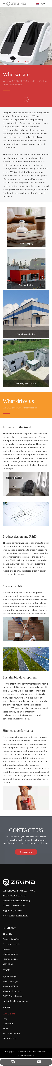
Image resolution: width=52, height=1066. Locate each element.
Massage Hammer (12, 991)
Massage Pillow (10, 986)
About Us (7, 934)
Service (6, 949)
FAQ (5, 1018)
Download (8, 1023)
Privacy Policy (9, 1038)
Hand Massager (10, 981)
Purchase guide (10, 959)
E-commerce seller (12, 944)
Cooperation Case (11, 939)
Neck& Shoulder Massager (15, 1001)
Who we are (9, 1013)
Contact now (26, 852)
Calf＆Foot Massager (13, 996)
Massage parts (10, 954)
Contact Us (8, 964)
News (5, 1028)
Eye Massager (10, 976)
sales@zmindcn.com (18, 915)
